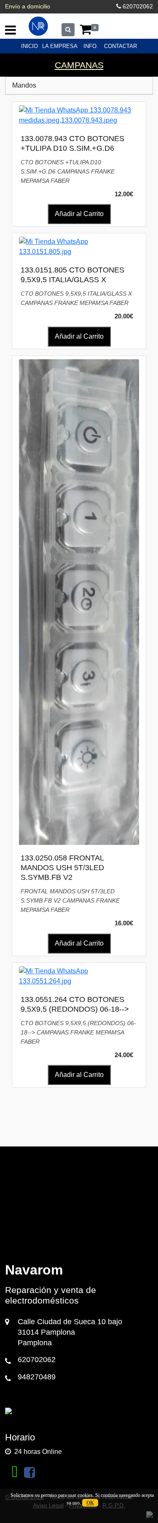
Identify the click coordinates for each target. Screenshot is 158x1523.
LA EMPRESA (60, 46)
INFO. (90, 46)
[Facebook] (29, 1472)
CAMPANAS (79, 65)
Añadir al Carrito (79, 213)
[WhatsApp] (14, 1472)
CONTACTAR (120, 46)
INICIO (29, 46)
